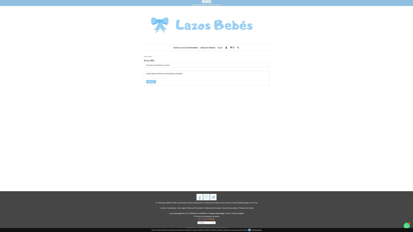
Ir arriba (163, 208)
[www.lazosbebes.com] (206, 25)
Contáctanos (171, 208)
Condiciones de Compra (212, 208)
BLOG (220, 48)
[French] (201, 219)
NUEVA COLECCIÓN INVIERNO (185, 48)
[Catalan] (214, 219)
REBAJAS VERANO (208, 48)
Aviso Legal (181, 208)
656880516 (203, 213)
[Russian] (209, 219)
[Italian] (205, 219)
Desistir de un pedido (230, 208)
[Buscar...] (238, 47)
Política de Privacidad (194, 208)
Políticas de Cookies (246, 208)
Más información (257, 230)
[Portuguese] (207, 219)
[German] (203, 219)
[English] (199, 219)
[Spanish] (211, 219)
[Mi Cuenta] (226, 47)
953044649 (193, 213)
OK (249, 230)
